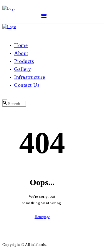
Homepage (42, 217)
